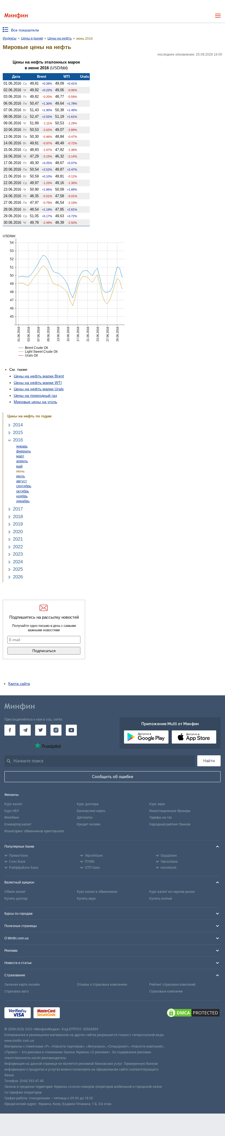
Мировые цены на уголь (35, 402)
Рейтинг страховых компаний (172, 984)
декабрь (23, 501)
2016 (18, 440)
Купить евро (86, 898)
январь (22, 446)
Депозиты (84, 817)
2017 (18, 509)
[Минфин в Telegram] (25, 730)
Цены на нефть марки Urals (39, 389)
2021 (18, 539)
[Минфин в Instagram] (55, 730)
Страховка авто (16, 991)
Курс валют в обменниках (97, 892)
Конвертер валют (17, 824)
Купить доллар (15, 898)
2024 (18, 561)
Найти (209, 761)
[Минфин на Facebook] (9, 730)
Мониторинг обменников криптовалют (34, 831)
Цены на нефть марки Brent (39, 376)
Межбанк (11, 817)
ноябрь (22, 496)
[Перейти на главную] (16, 15)
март (20, 456)
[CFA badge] (75, 1013)
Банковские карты (91, 811)
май (19, 466)
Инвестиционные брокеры (169, 811)
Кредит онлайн (88, 824)
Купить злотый (160, 898)
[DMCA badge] (193, 1013)
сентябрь (23, 486)
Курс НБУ (11, 811)
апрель (22, 461)
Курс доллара (88, 804)
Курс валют (13, 804)
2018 (18, 516)
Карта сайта (19, 683)
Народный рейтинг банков (169, 824)
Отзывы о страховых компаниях (102, 984)
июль (20, 476)
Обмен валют (15, 892)
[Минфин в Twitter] (40, 730)
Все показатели (25, 30)
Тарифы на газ (160, 817)
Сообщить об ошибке (112, 776)
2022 (18, 546)
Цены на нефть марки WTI (38, 382)
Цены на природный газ (35, 395)
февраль (23, 451)
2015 (18, 432)
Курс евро (157, 804)
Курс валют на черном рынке (172, 892)
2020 (18, 531)
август (21, 481)
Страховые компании (166, 991)
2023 (18, 554)
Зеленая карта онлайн (22, 984)
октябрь (22, 491)
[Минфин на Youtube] (71, 730)
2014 (18, 425)
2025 (18, 569)
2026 (18, 577)
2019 (18, 524)
